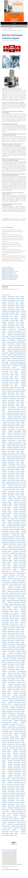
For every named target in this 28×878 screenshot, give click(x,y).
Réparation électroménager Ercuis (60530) (16, 458)
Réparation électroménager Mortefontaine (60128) (13, 635)
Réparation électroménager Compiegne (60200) (13, 424)
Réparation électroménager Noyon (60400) (16, 660)
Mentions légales (14, 844)
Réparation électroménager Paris (8, 270)
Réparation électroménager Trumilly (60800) (13, 791)
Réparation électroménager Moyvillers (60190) (13, 642)
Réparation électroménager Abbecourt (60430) (13, 298)
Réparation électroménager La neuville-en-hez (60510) (13, 538)
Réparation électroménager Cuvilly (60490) (13, 451)
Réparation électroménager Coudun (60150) (13, 427)
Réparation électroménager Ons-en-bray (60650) (13, 662)
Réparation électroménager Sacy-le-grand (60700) (13, 711)
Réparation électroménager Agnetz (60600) (13, 302)
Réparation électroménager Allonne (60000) (13, 303)
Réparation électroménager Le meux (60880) (13, 575)
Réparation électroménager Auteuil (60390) (13, 323)
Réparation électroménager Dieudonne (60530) (13, 453)
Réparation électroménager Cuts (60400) (16, 449)
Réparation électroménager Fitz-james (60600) (13, 471)
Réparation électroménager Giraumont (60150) (13, 493)
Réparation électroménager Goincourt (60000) (13, 494)
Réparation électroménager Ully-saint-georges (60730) (13, 793)
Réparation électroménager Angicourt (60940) (13, 309)
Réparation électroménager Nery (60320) (16, 647)
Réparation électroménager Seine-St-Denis (10, 276)
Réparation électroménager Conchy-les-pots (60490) (13, 425)
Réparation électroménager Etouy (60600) (16, 467)
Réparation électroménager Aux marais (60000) (13, 327)
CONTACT (14, 26)
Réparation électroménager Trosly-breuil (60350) (13, 789)
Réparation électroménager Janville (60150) (16, 525)
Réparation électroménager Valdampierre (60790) (14, 795)
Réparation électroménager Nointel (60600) (16, 656)
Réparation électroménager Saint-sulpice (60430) (13, 742)
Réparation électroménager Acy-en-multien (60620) (13, 300)
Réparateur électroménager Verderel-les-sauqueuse (12, 36)
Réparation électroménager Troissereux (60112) (13, 787)
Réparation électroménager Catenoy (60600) (13, 394)
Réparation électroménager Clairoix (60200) (16, 420)
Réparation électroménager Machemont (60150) (13, 596)
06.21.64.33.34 (14, 14)
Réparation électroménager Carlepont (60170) (13, 393)
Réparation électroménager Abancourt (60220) (13, 296)
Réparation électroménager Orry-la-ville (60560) (13, 667)
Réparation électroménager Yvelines (9, 272)
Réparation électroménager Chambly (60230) (13, 403)
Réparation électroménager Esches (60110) (13, 462)
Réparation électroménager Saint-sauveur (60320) (13, 740)
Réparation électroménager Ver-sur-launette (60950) (13, 802)
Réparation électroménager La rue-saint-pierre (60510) (13, 542)
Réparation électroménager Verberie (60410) (13, 804)
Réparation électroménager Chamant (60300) (13, 402)
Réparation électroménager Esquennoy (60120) (13, 464)
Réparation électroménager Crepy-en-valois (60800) (13, 438)
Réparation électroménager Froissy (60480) (16, 487)
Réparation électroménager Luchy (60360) (16, 595)
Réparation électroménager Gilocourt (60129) (13, 491)
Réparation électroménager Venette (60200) (13, 800)
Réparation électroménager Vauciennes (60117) (13, 796)
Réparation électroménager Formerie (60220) (13, 476)
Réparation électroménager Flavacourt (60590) (13, 473)
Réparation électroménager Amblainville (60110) (13, 305)
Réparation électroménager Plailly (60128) (16, 676)
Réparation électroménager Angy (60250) (11, 311)
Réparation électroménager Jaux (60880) (11, 529)
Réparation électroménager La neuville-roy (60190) (14, 540)
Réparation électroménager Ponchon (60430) (13, 678)
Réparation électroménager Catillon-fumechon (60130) (13, 396)
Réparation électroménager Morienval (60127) (13, 633)
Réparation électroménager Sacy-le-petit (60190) (13, 713)
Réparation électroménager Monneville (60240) (13, 627)
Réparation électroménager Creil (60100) (16, 436)
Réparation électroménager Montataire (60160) (13, 629)
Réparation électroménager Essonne (9, 274)
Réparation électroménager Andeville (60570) (13, 307)
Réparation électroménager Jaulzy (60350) (13, 527)
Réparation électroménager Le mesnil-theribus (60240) (13, 573)
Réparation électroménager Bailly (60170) (16, 338)
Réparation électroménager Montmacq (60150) (13, 631)
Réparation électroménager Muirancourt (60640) (13, 644)
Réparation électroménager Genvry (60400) (13, 489)
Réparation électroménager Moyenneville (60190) (13, 640)
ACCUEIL (14, 23)
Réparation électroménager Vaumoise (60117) (13, 798)
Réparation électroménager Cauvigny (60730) (13, 400)
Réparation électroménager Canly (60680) (16, 391)
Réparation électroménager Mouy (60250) (16, 638)
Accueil (10, 28)
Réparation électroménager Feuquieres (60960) (13, 469)
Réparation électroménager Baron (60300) (16, 342)
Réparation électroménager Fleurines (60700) (13, 474)
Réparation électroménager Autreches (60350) (13, 325)
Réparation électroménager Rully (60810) (16, 709)
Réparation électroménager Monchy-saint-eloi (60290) (13, 625)
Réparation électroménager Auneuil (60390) (13, 322)
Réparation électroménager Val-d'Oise (9, 279)
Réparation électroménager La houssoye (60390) (13, 536)
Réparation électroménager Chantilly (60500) (13, 405)
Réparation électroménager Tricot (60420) (16, 784)
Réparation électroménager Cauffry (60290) (13, 398)
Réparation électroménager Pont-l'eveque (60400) (13, 680)
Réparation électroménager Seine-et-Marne (10, 271)
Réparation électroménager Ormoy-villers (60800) (13, 664)
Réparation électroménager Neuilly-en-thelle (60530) (13, 649)
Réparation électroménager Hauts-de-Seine (10, 275)
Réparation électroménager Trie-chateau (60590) (13, 786)
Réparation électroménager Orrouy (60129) (13, 665)
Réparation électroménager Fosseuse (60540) (13, 478)
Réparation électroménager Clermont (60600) (13, 422)
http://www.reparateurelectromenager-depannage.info (10, 869)
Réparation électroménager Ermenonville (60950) (13, 460)
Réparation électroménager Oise (8, 268)
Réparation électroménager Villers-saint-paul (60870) (13, 820)
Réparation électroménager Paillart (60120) (13, 669)
